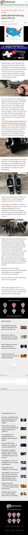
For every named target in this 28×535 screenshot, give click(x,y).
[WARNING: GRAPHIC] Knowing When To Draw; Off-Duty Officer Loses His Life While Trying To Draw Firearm (10, 453)
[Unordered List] (9, 384)
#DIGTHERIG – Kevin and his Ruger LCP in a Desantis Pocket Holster (10, 462)
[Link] (14, 384)
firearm (9, 111)
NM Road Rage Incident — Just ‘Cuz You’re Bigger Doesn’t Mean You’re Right (10, 493)
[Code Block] (13, 384)
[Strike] (6, 384)
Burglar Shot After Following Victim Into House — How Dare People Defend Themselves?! (10, 486)
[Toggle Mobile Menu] (26, 2)
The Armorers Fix (12, 24)
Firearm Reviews (6, 10)
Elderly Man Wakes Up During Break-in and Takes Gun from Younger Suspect (9, 337)
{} (15, 383)
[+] (17, 384)
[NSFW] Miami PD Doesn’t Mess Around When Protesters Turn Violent (9, 346)
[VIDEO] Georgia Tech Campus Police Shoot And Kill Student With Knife (10, 355)
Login (26, 375)
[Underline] (4, 384)
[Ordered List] (8, 384)
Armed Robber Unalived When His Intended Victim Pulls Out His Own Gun (9, 327)
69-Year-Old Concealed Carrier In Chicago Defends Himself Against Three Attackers (10, 428)
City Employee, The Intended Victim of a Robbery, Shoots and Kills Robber (9, 437)
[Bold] (1, 384)
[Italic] (3, 384)
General (15, 10)
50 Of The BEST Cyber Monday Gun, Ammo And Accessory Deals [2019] (9, 445)
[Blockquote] (11, 384)
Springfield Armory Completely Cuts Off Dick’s (10, 468)
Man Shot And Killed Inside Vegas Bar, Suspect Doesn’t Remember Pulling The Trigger (10, 419)
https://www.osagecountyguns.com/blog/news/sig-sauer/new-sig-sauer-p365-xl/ (14, 123)
